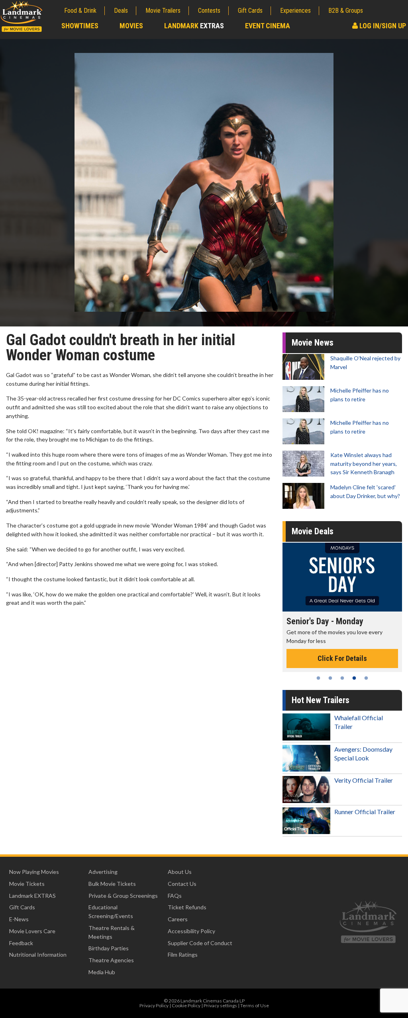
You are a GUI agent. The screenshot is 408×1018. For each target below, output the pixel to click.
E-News (19, 919)
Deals (121, 10)
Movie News (312, 343)
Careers (178, 919)
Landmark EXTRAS (32, 895)
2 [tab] (330, 678)
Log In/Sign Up (382, 25)
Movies (131, 25)
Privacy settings (220, 1005)
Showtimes (79, 25)
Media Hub (101, 972)
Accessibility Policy (191, 931)
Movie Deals (312, 531)
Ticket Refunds (187, 907)
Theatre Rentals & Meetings (111, 932)
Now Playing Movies (34, 871)
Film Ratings (183, 954)
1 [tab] (318, 678)
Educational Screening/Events (110, 911)
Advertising (103, 871)
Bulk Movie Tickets (112, 883)
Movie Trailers (162, 10)
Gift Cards (250, 10)
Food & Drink (80, 10)
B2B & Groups (345, 10)
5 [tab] (366, 678)
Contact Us (182, 883)
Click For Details (336, 658)
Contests (209, 10)
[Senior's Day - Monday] (336, 577)
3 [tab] (342, 678)
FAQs (175, 895)
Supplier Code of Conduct (200, 943)
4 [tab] (354, 678)
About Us (180, 871)
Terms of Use (254, 1005)
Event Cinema (267, 25)
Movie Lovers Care (32, 931)
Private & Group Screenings (123, 895)
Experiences (295, 10)
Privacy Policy (154, 1005)
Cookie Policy (186, 1005)
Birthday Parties (108, 948)
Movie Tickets (27, 883)
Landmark (194, 25)
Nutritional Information (38, 954)
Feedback (21, 943)
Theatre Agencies (111, 960)
